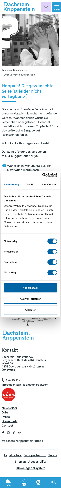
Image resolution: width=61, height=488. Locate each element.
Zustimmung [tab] (11, 184)
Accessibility (37, 461)
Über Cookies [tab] (49, 184)
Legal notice (13, 455)
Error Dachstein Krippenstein (19, 74)
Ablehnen (30, 309)
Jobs (5, 412)
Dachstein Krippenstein (14, 70)
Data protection (35, 455)
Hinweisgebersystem (30, 468)
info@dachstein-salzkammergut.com (25, 384)
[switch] (52, 251)
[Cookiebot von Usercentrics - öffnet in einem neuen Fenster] (43, 175)
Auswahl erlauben (30, 298)
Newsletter (9, 408)
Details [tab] (30, 184)
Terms (52, 455)
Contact (7, 425)
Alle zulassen (30, 287)
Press (6, 417)
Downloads (9, 421)
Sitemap (20, 461)
